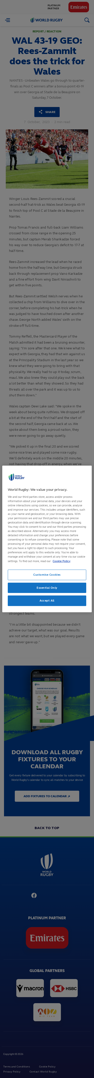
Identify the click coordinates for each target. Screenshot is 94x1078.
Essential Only (47, 587)
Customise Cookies (47, 574)
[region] (46, 539)
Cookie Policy (61, 561)
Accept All (47, 600)
